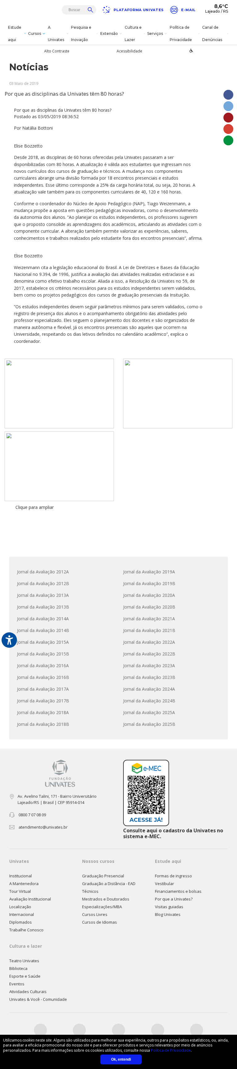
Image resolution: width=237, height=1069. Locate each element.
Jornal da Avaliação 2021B (149, 630)
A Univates (56, 33)
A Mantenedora (24, 883)
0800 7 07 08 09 (32, 814)
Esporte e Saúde (24, 976)
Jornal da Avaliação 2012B (43, 583)
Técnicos (90, 891)
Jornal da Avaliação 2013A (43, 595)
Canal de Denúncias (212, 33)
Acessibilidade (129, 51)
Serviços (155, 33)
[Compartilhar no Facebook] (228, 95)
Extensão (109, 33)
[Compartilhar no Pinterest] (228, 118)
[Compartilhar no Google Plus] (228, 129)
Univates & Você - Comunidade (38, 999)
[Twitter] (79, 1030)
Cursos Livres (94, 914)
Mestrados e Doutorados (105, 899)
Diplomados (20, 922)
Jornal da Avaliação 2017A (43, 689)
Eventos (16, 984)
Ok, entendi (121, 1059)
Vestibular (164, 883)
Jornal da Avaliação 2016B (43, 677)
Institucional (20, 876)
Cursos (34, 33)
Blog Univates (168, 914)
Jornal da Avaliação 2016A (43, 665)
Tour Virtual (20, 891)
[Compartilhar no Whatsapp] (228, 140)
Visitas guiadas (169, 906)
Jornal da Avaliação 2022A (149, 642)
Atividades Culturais (28, 991)
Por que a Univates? (174, 899)
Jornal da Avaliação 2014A (43, 619)
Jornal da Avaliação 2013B (43, 607)
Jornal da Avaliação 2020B (149, 607)
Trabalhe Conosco (26, 930)
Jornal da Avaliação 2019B (149, 583)
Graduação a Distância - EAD (108, 883)
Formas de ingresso (173, 876)
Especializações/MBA (102, 906)
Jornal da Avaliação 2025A (149, 712)
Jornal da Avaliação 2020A (149, 595)
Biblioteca (18, 968)
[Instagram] (118, 1030)
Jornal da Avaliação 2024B (149, 701)
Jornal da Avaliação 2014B (43, 630)
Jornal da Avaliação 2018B (43, 724)
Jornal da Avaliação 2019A (149, 572)
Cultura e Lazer (133, 33)
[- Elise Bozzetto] (59, 393)
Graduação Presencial (103, 876)
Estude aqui (14, 33)
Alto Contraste (56, 51)
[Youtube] (157, 1030)
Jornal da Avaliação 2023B (149, 677)
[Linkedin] (196, 1030)
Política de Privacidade (181, 33)
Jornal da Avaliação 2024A (149, 689)
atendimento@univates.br (43, 827)
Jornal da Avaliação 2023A (149, 665)
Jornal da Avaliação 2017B (43, 701)
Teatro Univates (24, 960)
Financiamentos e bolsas (178, 891)
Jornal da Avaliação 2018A (43, 712)
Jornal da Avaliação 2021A (149, 619)
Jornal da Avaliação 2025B (149, 724)
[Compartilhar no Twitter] (228, 106)
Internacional (21, 914)
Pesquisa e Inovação (81, 33)
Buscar (90, 10)
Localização (20, 906)
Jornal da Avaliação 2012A (43, 572)
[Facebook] (40, 1030)
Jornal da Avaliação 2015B (43, 654)
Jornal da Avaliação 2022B (149, 654)
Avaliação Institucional (30, 899)
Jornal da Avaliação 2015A (43, 642)
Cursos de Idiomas (99, 922)
